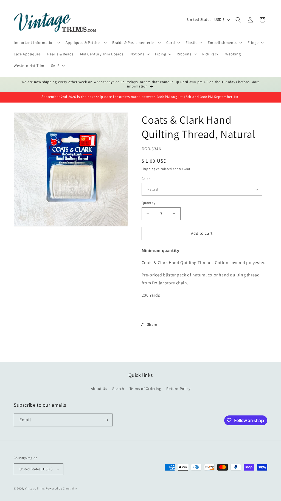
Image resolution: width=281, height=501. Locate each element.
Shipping (149, 169)
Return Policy (178, 388)
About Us (99, 388)
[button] (36, 42)
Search (118, 388)
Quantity (148, 202)
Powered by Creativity (61, 488)
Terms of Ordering (145, 388)
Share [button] (152, 324)
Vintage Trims (35, 488)
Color (146, 178)
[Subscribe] (106, 420)
